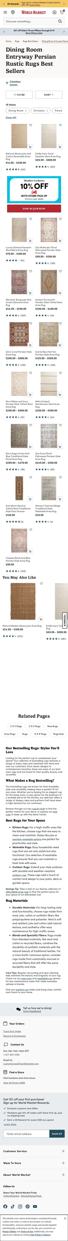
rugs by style (38, 808)
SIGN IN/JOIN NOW (34, 208)
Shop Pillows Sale (34, 32)
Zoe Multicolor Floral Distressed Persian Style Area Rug (48, 250)
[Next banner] (64, 3)
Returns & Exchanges (14, 1036)
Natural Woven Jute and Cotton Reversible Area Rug (18, 156)
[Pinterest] (28, 1206)
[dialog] (34, 1228)
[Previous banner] (4, 3)
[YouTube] (35, 1206)
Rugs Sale (58, 733)
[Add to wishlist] (31, 125)
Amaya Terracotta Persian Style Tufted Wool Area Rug (48, 302)
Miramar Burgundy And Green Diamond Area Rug (18, 302)
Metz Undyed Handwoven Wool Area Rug (47, 404)
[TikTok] (13, 1206)
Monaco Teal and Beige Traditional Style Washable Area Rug (47, 508)
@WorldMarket (11, 1196)
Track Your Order (12, 1031)
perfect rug (22, 989)
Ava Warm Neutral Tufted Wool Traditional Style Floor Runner (18, 508)
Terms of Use (27, 1231)
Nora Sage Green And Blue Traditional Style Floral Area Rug (17, 456)
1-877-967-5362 (11, 1054)
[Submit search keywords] (60, 21)
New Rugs (52, 726)
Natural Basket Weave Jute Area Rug (22, 625)
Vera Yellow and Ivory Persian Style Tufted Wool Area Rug (19, 404)
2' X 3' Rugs (16, 726)
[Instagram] (20, 1206)
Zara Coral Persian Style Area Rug (19, 353)
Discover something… (19, 21)
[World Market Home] (33, 12)
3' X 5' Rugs (34, 726)
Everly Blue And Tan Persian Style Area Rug (47, 353)
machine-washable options (26, 839)
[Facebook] (5, 1206)
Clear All (11, 117)
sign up (57, 1133)
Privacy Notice (9, 1231)
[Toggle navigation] (5, 12)
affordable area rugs (17, 891)
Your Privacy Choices (40, 1235)
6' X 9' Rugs (40, 733)
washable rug (44, 978)
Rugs (17, 41)
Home (8, 41)
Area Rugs (9, 733)
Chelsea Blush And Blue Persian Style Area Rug (18, 559)
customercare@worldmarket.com (21, 1063)
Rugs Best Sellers (30, 41)
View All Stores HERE (14, 1082)
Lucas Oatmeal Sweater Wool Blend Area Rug (18, 249)
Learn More (35, 4)
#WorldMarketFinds (31, 1196)
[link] (62, 12)
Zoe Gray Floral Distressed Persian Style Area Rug (48, 456)
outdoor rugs (19, 875)
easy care (26, 978)
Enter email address (19, 1134)
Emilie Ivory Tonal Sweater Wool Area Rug (48, 155)
